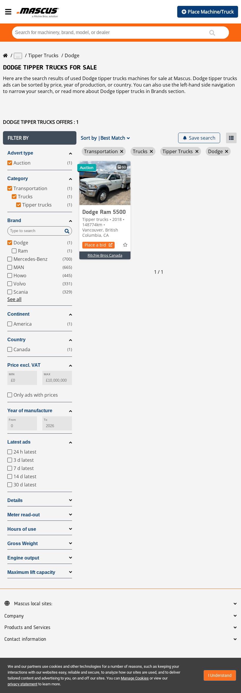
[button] (39, 138)
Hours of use (21, 529)
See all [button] (14, 299)
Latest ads (19, 442)
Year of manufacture (29, 410)
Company (14, 616)
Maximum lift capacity (31, 572)
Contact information (25, 639)
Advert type (20, 153)
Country (16, 339)
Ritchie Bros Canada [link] (105, 255)
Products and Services (27, 627)
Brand (14, 220)
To (45, 419)
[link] (104, 183)
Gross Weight (22, 543)
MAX (47, 374)
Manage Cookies (135, 678)
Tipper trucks (43, 55)
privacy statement (22, 684)
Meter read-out (23, 514)
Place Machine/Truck (211, 12)
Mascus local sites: (33, 603)
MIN (11, 374)
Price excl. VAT (24, 365)
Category (17, 178)
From (12, 419)
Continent (18, 314)
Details (15, 500)
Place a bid (95, 245)
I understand (220, 675)
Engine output (23, 557)
